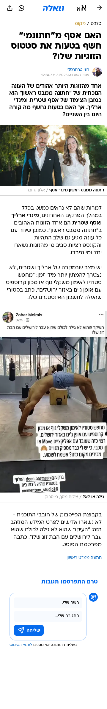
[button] (81, 8)
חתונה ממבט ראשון (84, 558)
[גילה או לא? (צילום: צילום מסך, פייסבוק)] (53, 406)
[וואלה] (53, 8)
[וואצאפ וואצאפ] (21, 8)
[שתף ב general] (10, 8)
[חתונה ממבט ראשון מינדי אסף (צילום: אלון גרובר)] (53, 160)
